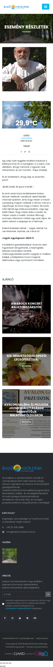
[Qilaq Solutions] (41, 653)
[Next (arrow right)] (4, 666)
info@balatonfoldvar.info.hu (21, 531)
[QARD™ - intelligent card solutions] (19, 653)
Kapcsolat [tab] (26, 140)
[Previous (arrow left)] (1, 666)
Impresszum (42, 638)
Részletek (26, 313)
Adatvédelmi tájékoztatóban (18, 608)
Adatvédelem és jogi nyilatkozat (18, 638)
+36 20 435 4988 (15, 527)
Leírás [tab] (26, 135)
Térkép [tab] (26, 146)
